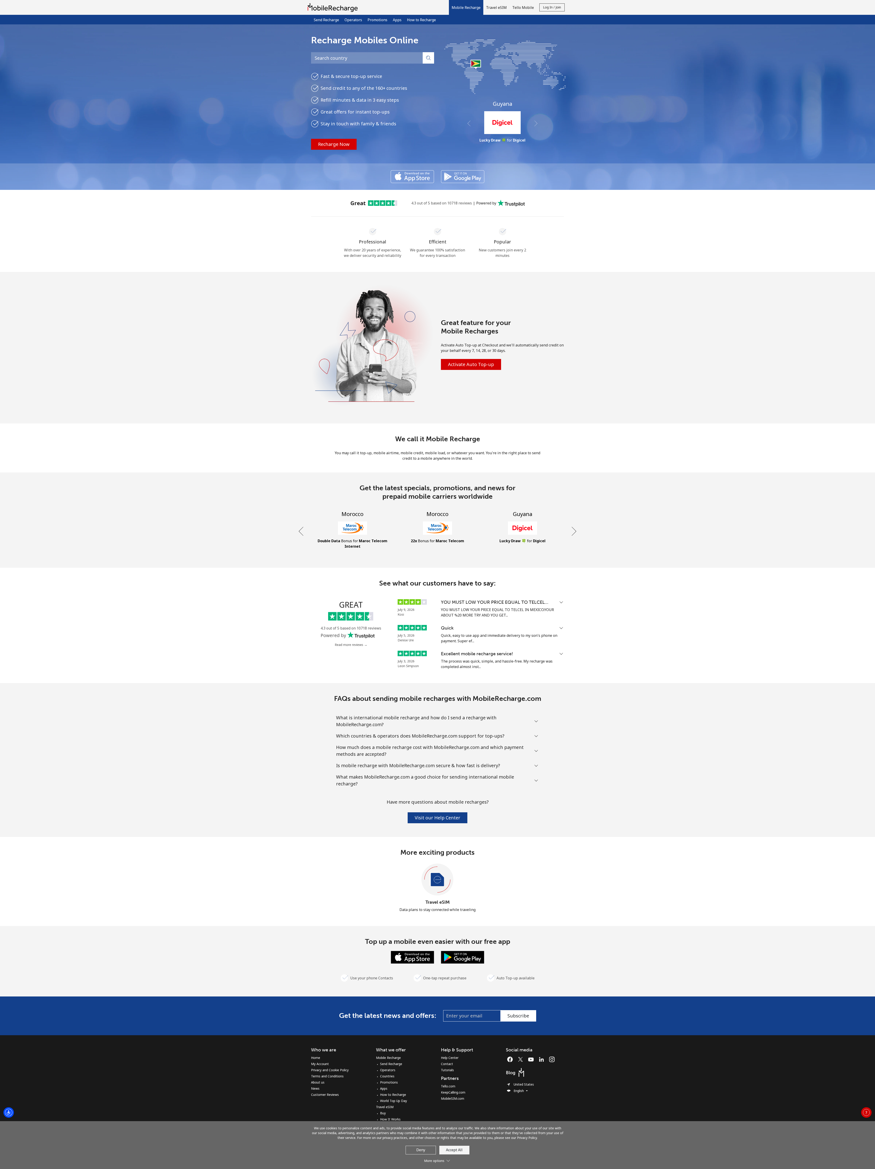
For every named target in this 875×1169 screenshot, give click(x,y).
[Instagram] (552, 1059)
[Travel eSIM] (437, 880)
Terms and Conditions (327, 1076)
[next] (573, 531)
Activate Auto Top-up (471, 364)
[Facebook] (511, 1059)
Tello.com (448, 1086)
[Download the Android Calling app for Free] (462, 176)
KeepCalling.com (453, 1092)
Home (315, 1057)
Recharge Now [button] (334, 144)
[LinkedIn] (542, 1059)
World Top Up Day (393, 1101)
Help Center (449, 1057)
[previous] (301, 531)
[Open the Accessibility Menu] (8, 1112)
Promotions (377, 19)
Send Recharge (326, 19)
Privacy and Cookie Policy (330, 1070)
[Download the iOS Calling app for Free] (412, 176)
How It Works (390, 1119)
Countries (387, 1076)
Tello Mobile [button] (523, 7)
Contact (447, 1064)
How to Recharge (421, 19)
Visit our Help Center (437, 818)
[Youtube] (532, 1059)
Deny (420, 1149)
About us (317, 1082)
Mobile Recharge (388, 1057)
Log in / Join (552, 7)
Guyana (502, 103)
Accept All (454, 1149)
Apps (397, 19)
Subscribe (518, 1016)
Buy (383, 1113)
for (502, 140)
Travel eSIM (437, 902)
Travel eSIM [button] (496, 7)
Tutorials (447, 1070)
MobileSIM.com (452, 1098)
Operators (353, 19)
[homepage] (334, 7)
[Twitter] (521, 1059)
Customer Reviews (325, 1094)
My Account (320, 1064)
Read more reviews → (351, 645)
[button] (466, 7)
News (315, 1088)
